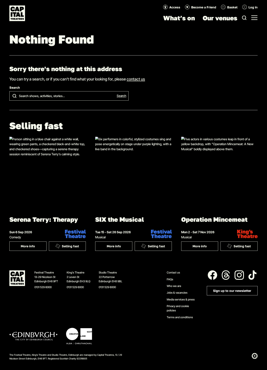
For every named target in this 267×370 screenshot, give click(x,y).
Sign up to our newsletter (232, 291)
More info (33, 247)
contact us (136, 79)
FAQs (170, 279)
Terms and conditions (180, 317)
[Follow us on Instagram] (239, 275)
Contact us (173, 272)
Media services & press (181, 299)
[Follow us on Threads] (226, 275)
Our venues (220, 18)
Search (14, 87)
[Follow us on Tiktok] (252, 275)
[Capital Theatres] (17, 13)
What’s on (179, 18)
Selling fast (70, 246)
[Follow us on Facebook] (212, 275)
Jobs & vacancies (177, 292)
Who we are (174, 286)
